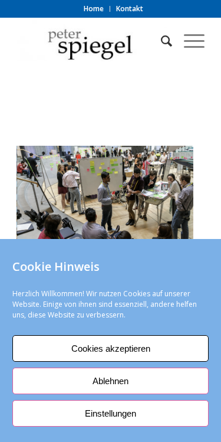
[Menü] (188, 40)
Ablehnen (110, 381)
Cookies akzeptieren (110, 348)
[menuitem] (94, 9)
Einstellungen (110, 413)
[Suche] (160, 40)
